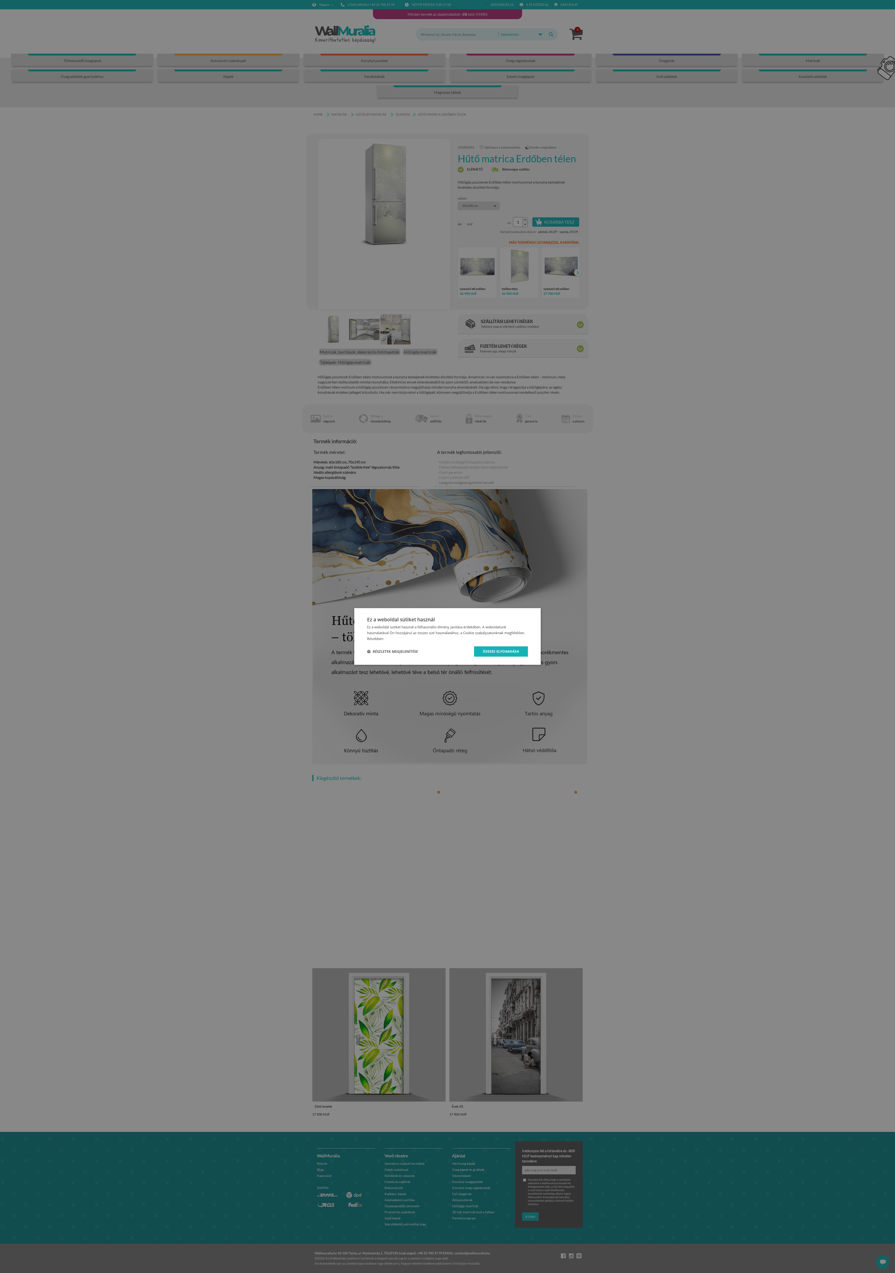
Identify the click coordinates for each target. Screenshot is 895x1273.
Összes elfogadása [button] (501, 651)
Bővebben (375, 638)
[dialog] (447, 636)
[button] (392, 651)
